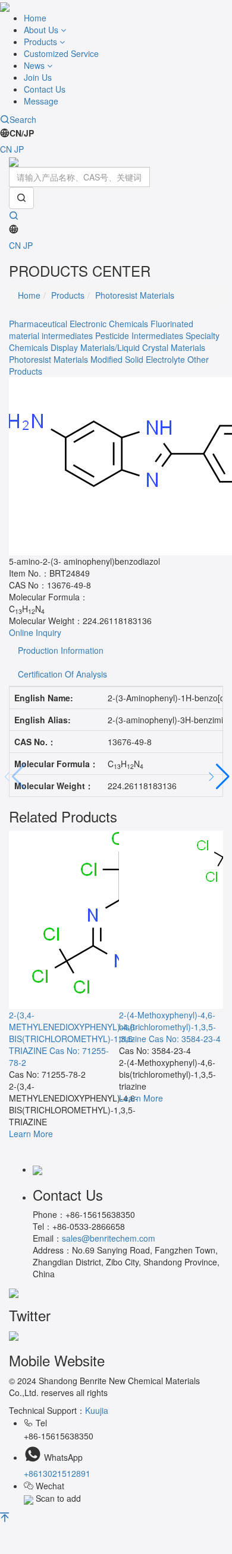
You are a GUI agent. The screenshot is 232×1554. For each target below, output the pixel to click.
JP (19, 149)
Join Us (38, 77)
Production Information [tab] (61, 650)
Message (41, 101)
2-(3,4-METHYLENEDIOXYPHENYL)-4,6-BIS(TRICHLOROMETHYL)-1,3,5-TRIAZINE (73, 1032)
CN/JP (22, 133)
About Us (42, 30)
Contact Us (44, 89)
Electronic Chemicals (109, 324)
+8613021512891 (57, 1473)
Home (35, 18)
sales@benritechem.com (108, 1238)
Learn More (31, 1134)
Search (23, 119)
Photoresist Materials (134, 295)
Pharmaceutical (38, 324)
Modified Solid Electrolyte (137, 359)
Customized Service (61, 53)
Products (41, 42)
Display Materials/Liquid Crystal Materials (128, 347)
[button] (218, 777)
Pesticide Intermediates (139, 335)
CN (6, 149)
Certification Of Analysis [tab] (62, 674)
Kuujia (96, 1410)
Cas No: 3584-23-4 (185, 1039)
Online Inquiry (35, 632)
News (35, 65)
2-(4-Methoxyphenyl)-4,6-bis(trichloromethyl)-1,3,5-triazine (167, 1027)
